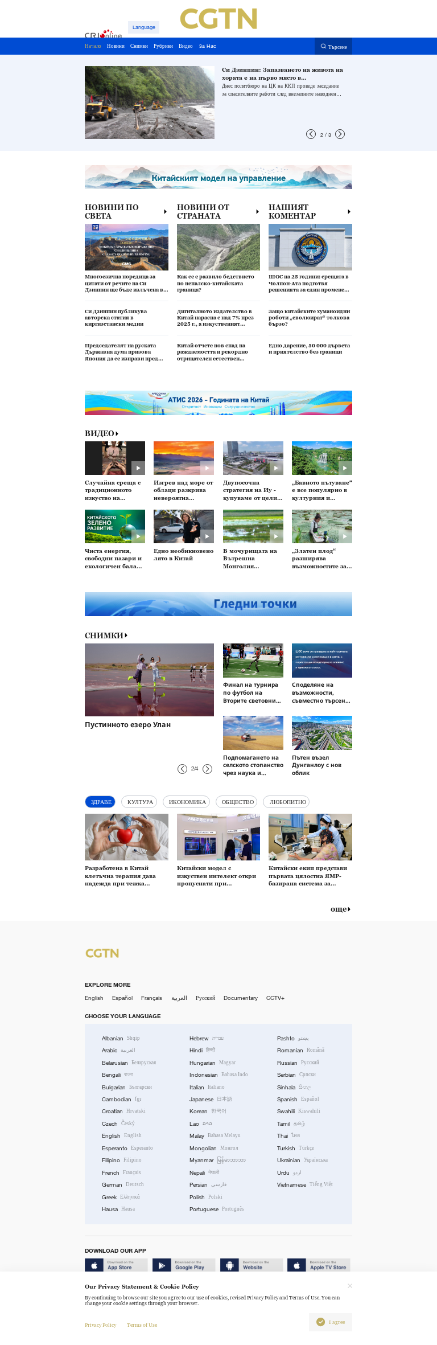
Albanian (121, 1038)
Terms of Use (142, 1325)
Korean (207, 1111)
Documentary (241, 998)
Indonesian (218, 1075)
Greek (121, 1197)
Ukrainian (302, 1160)
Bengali (117, 1075)
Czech (118, 1123)
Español (122, 998)
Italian (207, 1087)
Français (151, 998)
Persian (207, 1184)
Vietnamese (305, 1184)
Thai (288, 1135)
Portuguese (216, 1209)
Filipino (122, 1160)
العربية (179, 998)
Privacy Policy (100, 1325)
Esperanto (127, 1148)
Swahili (298, 1111)
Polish (205, 1197)
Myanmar (217, 1160)
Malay (215, 1135)
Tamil (291, 1123)
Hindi (202, 1050)
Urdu (289, 1172)
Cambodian (122, 1099)
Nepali (204, 1172)
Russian (298, 1063)
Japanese (210, 1099)
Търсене (337, 46)
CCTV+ (275, 998)
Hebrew (206, 1038)
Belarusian (129, 1063)
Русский (205, 998)
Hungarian (212, 1063)
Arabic (118, 1050)
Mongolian (213, 1148)
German (123, 1184)
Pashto (293, 1038)
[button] (311, 134)
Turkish (295, 1148)
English (94, 998)
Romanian (300, 1050)
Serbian (296, 1075)
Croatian (124, 1111)
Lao (200, 1123)
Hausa (118, 1209)
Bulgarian (127, 1087)
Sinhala (294, 1087)
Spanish (298, 1099)
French (121, 1172)
